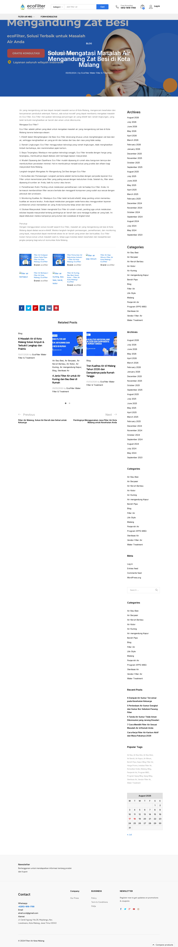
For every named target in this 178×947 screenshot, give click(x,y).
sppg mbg (148, 776)
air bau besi (148, 755)
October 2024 (133, 212)
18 (135, 819)
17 (130, 819)
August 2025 (133, 171)
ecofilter (44, 265)
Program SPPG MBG (137, 306)
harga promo (132, 765)
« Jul (129, 834)
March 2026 (132, 140)
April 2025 (132, 189)
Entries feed (132, 568)
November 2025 (134, 158)
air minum (147, 758)
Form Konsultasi (49, 17)
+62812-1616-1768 (26, 906)
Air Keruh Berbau (135, 261)
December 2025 (134, 153)
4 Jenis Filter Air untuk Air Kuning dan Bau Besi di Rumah (66, 379)
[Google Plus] (129, 909)
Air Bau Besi (58, 360)
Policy (94, 898)
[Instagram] (138, 909)
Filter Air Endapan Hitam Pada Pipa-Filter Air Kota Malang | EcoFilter (41, 258)
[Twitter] (125, 909)
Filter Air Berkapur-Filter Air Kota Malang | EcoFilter (41, 275)
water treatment (133, 783)
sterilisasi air (132, 779)
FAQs (93, 906)
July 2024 (131, 226)
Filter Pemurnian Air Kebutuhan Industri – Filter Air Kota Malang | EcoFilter (74, 258)
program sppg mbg (135, 776)
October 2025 (133, 162)
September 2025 (134, 167)
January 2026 (133, 149)
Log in (130, 564)
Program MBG (143, 772)
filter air (150, 762)
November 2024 (134, 208)
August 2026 (133, 117)
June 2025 (132, 181)
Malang (130, 297)
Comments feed (134, 573)
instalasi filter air (145, 765)
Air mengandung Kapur (70, 367)
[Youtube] (134, 909)
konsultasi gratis (133, 769)
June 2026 (132, 126)
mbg (149, 769)
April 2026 (132, 135)
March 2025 (132, 194)
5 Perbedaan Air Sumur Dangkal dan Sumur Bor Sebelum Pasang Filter (142, 708)
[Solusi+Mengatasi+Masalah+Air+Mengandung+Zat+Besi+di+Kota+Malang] (28, 308)
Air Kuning (132, 270)
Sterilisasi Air (63, 370)
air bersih (131, 758)
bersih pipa (131, 762)
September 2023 (134, 235)
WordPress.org (134, 577)
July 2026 (131, 122)
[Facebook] (121, 909)
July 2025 (131, 176)
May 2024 (131, 230)
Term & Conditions (99, 902)
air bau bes (138, 755)
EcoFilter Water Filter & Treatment (96, 73)
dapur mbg (141, 762)
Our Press (74, 898)
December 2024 (134, 203)
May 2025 (131, 185)
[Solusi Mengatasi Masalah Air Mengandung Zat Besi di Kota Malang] (21, 308)
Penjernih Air (133, 302)
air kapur (139, 758)
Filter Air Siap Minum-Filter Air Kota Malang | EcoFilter (107, 258)
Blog (89, 43)
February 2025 (134, 198)
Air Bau (130, 755)
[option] (33, 346)
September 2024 (135, 217)
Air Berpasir (70, 360)
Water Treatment (135, 320)
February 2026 (134, 144)
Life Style (131, 293)
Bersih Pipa (132, 279)
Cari (102, 7)
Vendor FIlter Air (144, 779)
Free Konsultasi (127, 6)
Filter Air (131, 288)
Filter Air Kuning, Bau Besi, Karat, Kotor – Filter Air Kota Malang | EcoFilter (73, 277)
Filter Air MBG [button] (25, 17)
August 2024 (133, 221)
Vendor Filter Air (134, 315)
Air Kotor (70, 364)
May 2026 (131, 131)
